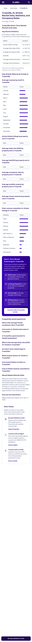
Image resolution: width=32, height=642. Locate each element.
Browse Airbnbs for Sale (16, 638)
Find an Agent (12, 445)
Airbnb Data (13, 8)
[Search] (29, 2)
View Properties (13, 429)
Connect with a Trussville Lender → (16, 311)
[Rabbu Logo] (16, 2)
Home (5, 8)
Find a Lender (12, 461)
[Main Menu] (3, 2)
